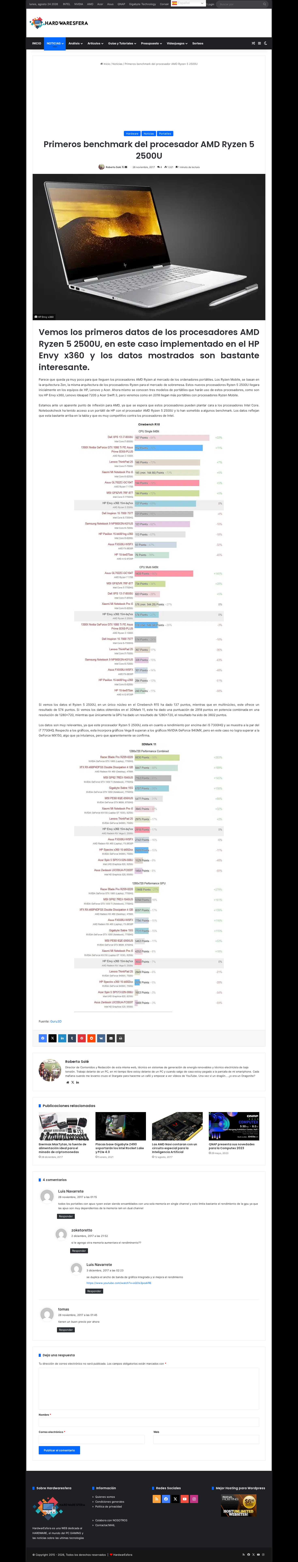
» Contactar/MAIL (103, 1525)
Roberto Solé (113, 167)
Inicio (106, 63)
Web (156, 1432)
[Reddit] (91, 1038)
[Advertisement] (149, 98)
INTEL (66, 4)
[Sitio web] (67, 1082)
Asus (110, 4)
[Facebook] (43, 1038)
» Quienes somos (103, 1496)
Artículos (94, 43)
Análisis (74, 43)
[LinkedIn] (62, 1038)
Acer (100, 4)
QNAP (121, 4)
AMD (90, 4)
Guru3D (56, 1021)
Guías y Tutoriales (120, 43)
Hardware (132, 133)
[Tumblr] (72, 1038)
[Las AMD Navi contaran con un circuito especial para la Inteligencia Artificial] (177, 1126)
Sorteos (197, 43)
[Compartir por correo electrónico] (111, 1038)
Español (183, 3)
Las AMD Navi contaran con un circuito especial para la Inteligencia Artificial (174, 1148)
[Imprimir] (121, 1038)
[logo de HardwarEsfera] (58, 23)
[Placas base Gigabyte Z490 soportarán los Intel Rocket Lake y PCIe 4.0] (120, 1126)
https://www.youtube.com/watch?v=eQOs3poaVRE (119, 1283)
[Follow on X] (123, 167)
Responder (66, 1216)
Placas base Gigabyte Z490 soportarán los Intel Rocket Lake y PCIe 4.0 (119, 1148)
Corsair (164, 4)
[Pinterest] (82, 1038)
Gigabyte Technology (142, 4)
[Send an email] (126, 167)
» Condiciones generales (108, 1501)
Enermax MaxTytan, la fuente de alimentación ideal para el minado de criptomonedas (62, 1148)
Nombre (45, 1414)
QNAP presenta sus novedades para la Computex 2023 (232, 1146)
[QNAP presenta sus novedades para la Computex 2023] (234, 1126)
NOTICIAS (54, 43)
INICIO (36, 43)
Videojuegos (175, 43)
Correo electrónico (52, 1432)
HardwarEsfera (122, 1554)
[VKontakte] (101, 1038)
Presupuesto (150, 43)
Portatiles (165, 133)
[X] (52, 1038)
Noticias (117, 63)
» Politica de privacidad (107, 1506)
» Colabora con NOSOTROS (109, 1520)
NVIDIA (78, 4)
